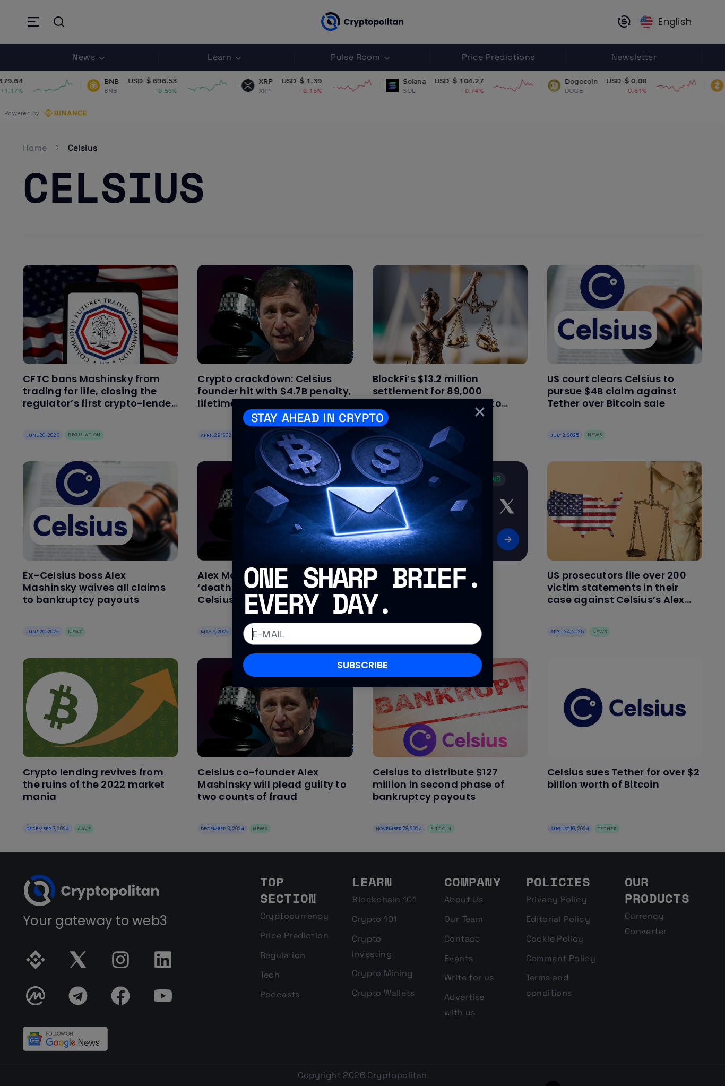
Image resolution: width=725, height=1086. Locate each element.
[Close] (480, 411)
